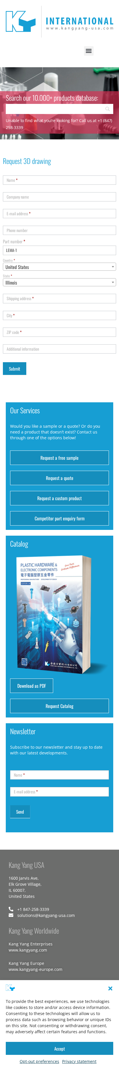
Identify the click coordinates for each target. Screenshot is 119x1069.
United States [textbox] (17, 266)
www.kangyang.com (28, 950)
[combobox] (59, 267)
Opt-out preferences (39, 1061)
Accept (59, 1048)
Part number (14, 241)
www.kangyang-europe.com (35, 969)
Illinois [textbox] (11, 282)
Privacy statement (79, 1061)
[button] (110, 988)
